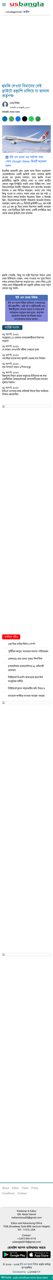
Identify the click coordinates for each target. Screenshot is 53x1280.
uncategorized (13, 12)
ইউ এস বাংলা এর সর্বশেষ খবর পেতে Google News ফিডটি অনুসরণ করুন (25, 161)
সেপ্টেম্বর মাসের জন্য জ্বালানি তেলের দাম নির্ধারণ (23, 358)
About (5, 1188)
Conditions (8, 1193)
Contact (22, 1193)
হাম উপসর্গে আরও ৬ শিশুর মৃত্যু (16, 367)
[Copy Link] (37, 118)
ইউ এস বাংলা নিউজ (29, 1264)
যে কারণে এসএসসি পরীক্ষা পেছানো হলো (20, 349)
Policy (34, 1188)
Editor (15, 1188)
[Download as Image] (11, 118)
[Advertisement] (26, 51)
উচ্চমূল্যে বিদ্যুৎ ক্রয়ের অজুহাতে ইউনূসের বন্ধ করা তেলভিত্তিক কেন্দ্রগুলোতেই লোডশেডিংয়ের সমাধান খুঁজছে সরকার (25, 379)
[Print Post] (4, 118)
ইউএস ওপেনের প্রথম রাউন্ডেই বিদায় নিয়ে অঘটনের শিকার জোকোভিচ (25, 392)
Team (25, 1188)
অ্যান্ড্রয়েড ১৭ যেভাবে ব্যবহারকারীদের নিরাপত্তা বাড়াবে (23, 339)
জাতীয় (26, 12)
